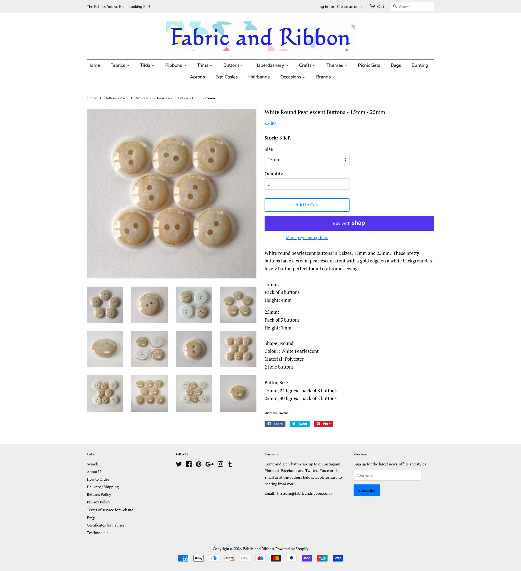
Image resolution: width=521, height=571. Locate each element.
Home (93, 65)
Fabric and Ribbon (258, 548)
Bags (396, 65)
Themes (335, 65)
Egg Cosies (226, 77)
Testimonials (97, 532)
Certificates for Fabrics (106, 525)
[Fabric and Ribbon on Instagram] (220, 465)
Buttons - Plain (116, 98)
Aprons (197, 77)
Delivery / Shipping (103, 486)
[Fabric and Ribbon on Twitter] (179, 465)
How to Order (98, 479)
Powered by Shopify (292, 548)
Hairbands (259, 77)
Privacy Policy (98, 502)
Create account (349, 6)
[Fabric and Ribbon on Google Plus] (209, 465)
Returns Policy (99, 494)
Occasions (291, 77)
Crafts (306, 65)
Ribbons (174, 65)
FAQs (91, 517)
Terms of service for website (110, 509)
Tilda (145, 65)
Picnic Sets (369, 65)
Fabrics (118, 65)
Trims (203, 65)
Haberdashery (270, 65)
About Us (94, 471)
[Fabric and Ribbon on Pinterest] (199, 465)
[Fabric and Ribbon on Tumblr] (230, 465)
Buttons (232, 65)
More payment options (307, 237)
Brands (324, 77)
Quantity (274, 173)
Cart (380, 6)
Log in (322, 6)
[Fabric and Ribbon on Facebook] (189, 465)
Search (92, 464)
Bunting (420, 65)
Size (269, 149)
